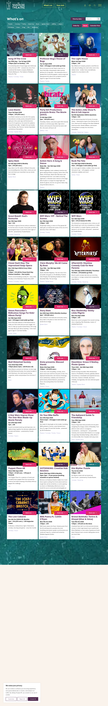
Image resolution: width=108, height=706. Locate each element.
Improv (60, 24)
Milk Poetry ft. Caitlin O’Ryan (51, 517)
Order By (76, 26)
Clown (18, 27)
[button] (85, 5)
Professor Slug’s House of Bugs (52, 60)
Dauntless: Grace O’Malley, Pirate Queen (85, 363)
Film (28, 27)
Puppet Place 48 (16, 468)
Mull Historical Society (19, 362)
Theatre (10, 24)
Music (37, 24)
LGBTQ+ (54, 24)
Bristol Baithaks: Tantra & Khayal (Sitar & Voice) (84, 517)
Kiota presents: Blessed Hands (52, 363)
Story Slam (45, 310)
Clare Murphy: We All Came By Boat (53, 264)
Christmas (11, 27)
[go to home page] (17, 5)
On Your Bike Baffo (49, 415)
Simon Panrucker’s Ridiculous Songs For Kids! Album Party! (21, 313)
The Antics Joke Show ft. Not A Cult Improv (83, 111)
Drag (23, 27)
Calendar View (95, 26)
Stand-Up (31, 24)
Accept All (33, 699)
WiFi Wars (76, 216)
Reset (85, 26)
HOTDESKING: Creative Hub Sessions (54, 469)
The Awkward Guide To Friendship (82, 416)
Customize (11, 699)
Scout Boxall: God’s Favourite (17, 217)
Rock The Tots (78, 160)
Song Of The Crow (17, 58)
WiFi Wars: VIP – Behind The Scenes (54, 217)
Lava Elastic (14, 109)
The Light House (79, 58)
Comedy (17, 24)
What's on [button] (48, 5)
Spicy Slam (13, 160)
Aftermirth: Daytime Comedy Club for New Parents (82, 265)
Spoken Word (45, 24)
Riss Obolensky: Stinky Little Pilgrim (82, 311)
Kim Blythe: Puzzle (80, 468)
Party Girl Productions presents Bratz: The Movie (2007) (53, 112)
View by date (77, 19)
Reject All (22, 699)
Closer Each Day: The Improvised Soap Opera (20, 264)
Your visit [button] (60, 5)
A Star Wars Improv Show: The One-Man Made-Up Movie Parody (21, 417)
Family (24, 24)
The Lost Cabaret (17, 516)
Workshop (35, 27)
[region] (21, 693)
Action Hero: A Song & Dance (51, 162)
